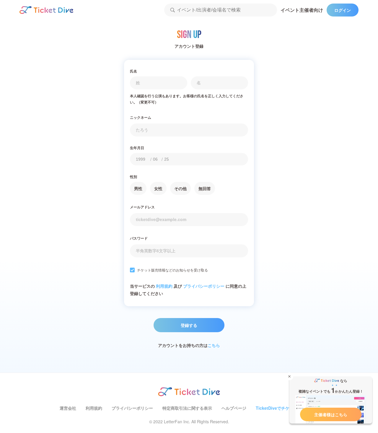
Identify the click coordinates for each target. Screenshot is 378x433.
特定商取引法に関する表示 (187, 408)
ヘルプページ (233, 408)
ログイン (342, 10)
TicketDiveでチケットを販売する (287, 408)
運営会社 (68, 408)
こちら (214, 345)
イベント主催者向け (302, 9)
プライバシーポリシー (203, 286)
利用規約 (164, 286)
